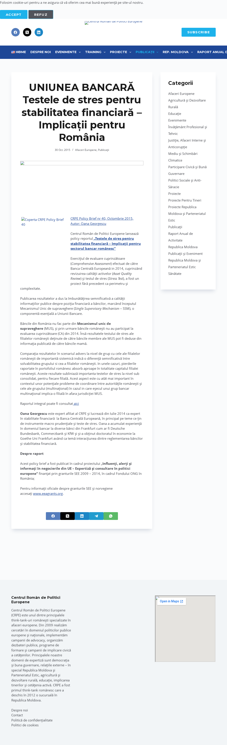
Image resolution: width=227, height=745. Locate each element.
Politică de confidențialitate (32, 720)
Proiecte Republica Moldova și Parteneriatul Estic (187, 213)
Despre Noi (40, 52)
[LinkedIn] (39, 32)
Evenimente (65, 52)
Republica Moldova (183, 247)
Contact (17, 715)
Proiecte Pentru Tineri (184, 200)
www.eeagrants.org (48, 493)
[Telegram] (96, 516)
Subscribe (198, 32)
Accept (14, 14)
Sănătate (174, 273)
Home (21, 52)
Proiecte (118, 52)
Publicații (145, 52)
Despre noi (19, 710)
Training (93, 52)
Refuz (40, 14)
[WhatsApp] (111, 516)
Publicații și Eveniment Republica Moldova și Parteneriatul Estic (185, 260)
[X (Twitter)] (27, 32)
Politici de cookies (25, 725)
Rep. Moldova (176, 52)
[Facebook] (15, 32)
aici (76, 403)
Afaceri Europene (86, 150)
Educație (174, 113)
